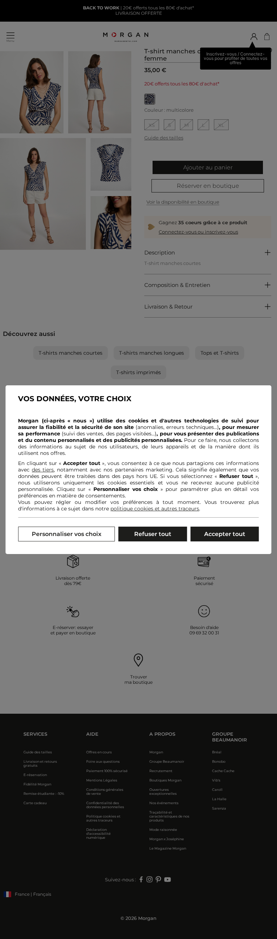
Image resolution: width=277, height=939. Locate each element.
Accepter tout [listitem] (224, 534)
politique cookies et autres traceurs (154, 508)
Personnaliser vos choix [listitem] (66, 534)
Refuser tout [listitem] (152, 534)
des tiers (43, 469)
